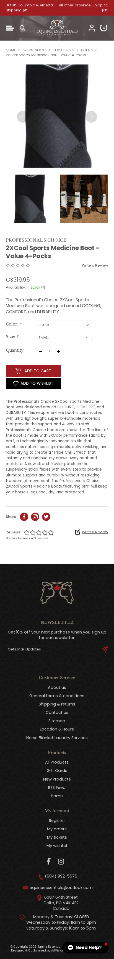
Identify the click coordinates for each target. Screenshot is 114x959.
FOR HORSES (63, 50)
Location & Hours (57, 729)
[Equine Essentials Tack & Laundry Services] (57, 38)
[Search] (22, 28)
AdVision (57, 950)
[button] (85, 947)
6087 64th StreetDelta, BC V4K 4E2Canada (61, 903)
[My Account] (92, 28)
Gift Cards (57, 770)
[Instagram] (61, 861)
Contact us (57, 712)
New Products (57, 779)
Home (57, 796)
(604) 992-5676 (61, 876)
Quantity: (15, 350)
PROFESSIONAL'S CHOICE (36, 240)
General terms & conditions (56, 696)
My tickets (57, 837)
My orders (57, 829)
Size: (12, 336)
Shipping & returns (57, 704)
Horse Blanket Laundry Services (57, 738)
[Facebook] (48, 861)
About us (57, 687)
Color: (13, 324)
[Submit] (104, 649)
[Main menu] (10, 28)
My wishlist (57, 845)
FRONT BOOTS (34, 50)
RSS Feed (57, 787)
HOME (11, 50)
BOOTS (87, 50)
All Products (57, 762)
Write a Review (95, 265)
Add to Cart (37, 371)
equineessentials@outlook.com (61, 887)
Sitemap (56, 721)
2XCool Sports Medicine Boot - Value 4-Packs (46, 55)
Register (57, 820)
